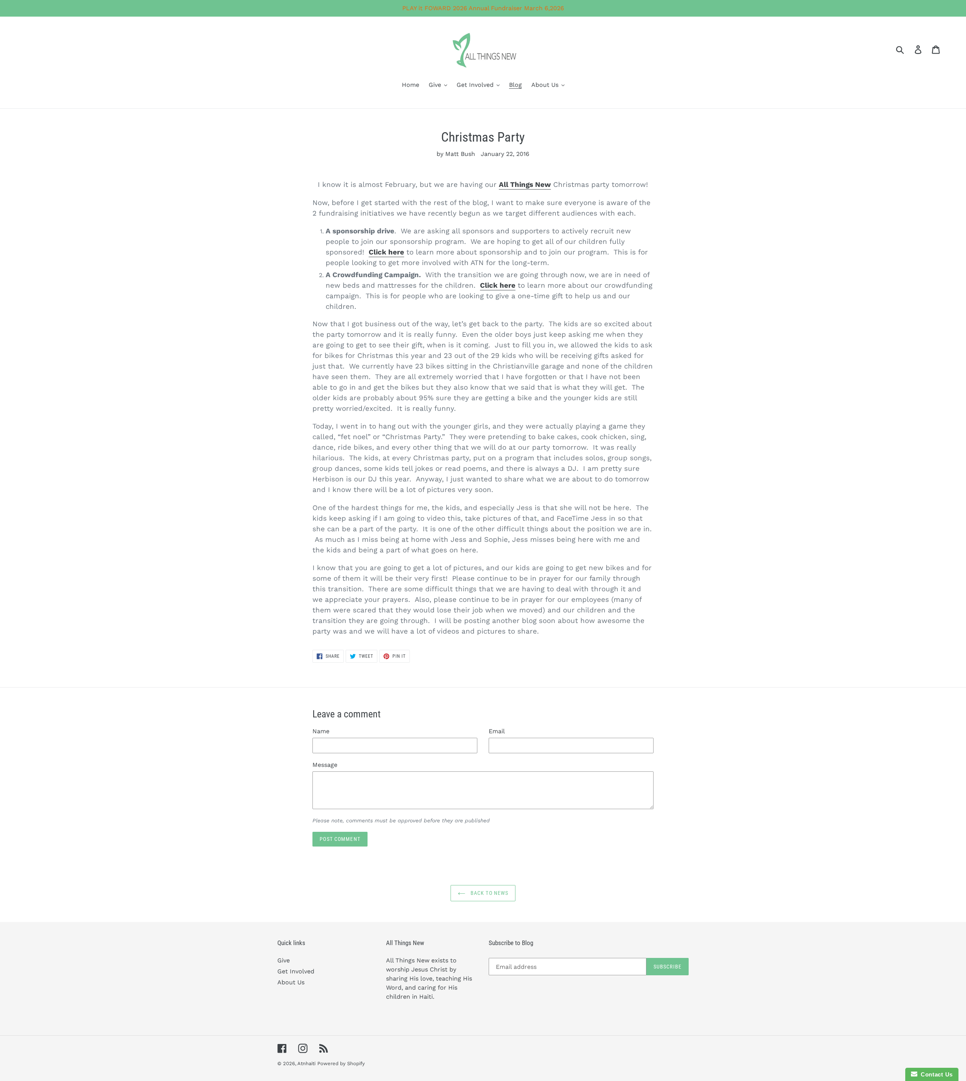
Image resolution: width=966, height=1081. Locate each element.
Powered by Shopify (341, 1063)
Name (320, 731)
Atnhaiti (306, 1063)
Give (283, 960)
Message (324, 764)
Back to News (489, 893)
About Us (291, 982)
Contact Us (935, 1074)
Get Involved (295, 971)
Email (497, 731)
